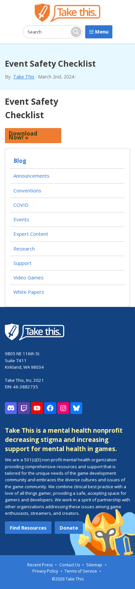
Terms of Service (81, 571)
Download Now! (23, 135)
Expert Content (30, 233)
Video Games (28, 277)
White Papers (28, 292)
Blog (19, 160)
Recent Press (40, 565)
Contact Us (69, 565)
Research (24, 248)
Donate (69, 527)
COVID (21, 205)
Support (22, 263)
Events (21, 219)
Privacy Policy (45, 571)
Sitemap (94, 565)
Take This (23, 77)
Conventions (27, 190)
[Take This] (67, 12)
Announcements (31, 175)
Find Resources (28, 527)
